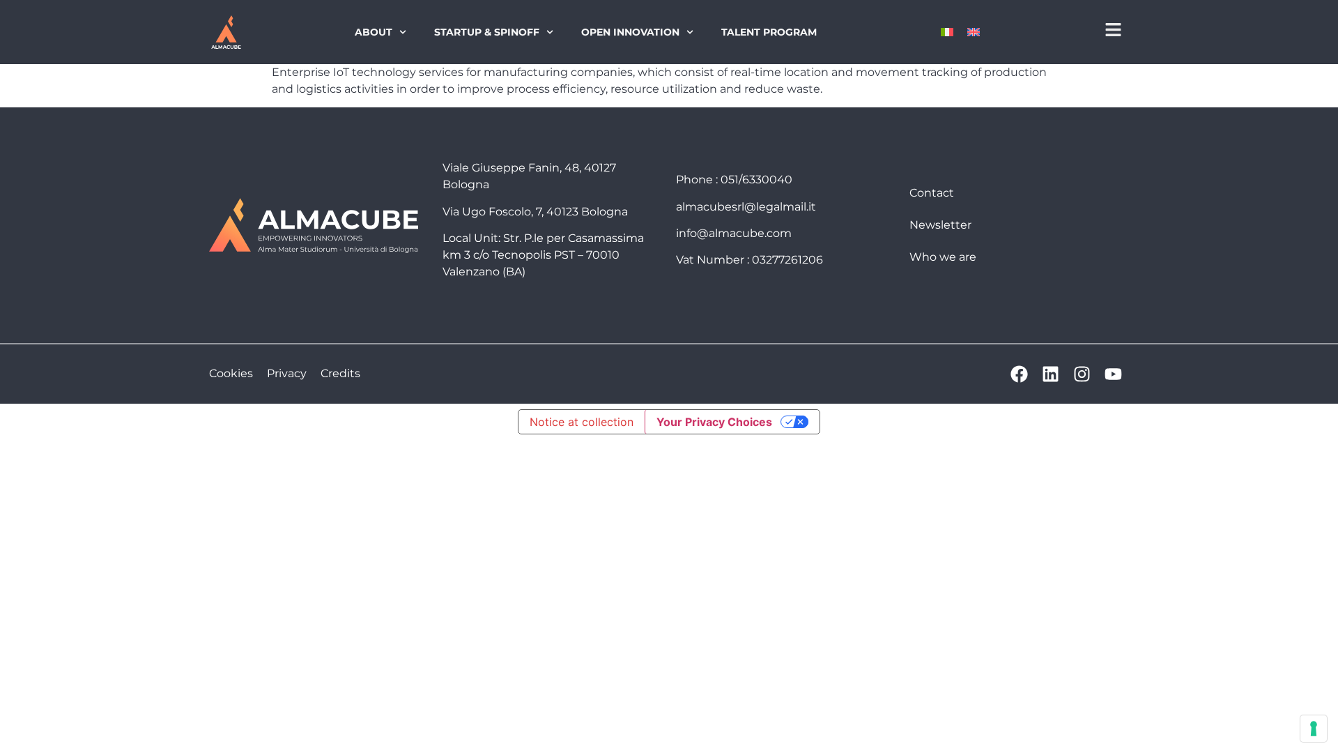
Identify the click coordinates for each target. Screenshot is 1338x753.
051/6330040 (756, 179)
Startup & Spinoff (486, 32)
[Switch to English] (973, 32)
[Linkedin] (1050, 374)
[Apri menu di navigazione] (1113, 29)
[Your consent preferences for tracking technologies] (1313, 728)
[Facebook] (1019, 374)
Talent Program (769, 32)
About (373, 32)
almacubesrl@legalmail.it (746, 206)
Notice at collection (581, 422)
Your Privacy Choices (714, 422)
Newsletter (940, 224)
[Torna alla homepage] (226, 32)
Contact (931, 192)
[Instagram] (1082, 374)
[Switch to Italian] (947, 32)
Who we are (942, 257)
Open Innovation (630, 32)
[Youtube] (1113, 374)
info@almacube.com (734, 233)
